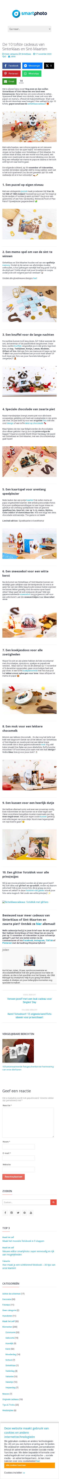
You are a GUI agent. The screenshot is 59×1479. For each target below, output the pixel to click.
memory (6, 265)
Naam (6, 1141)
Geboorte (10, 1338)
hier (35, 278)
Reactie (7, 1105)
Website (7, 1164)
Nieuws (5, 1394)
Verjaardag (10, 1387)
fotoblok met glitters (35, 890)
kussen (43, 816)
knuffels (18, 346)
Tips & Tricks (8, 1405)
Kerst (8, 1349)
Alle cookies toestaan (16, 1465)
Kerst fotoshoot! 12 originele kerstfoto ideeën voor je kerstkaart (29, 1016)
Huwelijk (9, 1343)
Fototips (6, 1305)
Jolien (5, 950)
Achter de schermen (11, 1294)
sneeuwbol (25, 594)
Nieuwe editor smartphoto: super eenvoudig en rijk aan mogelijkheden (28, 1253)
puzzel (24, 191)
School (9, 1360)
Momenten (7, 1327)
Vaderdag (10, 1371)
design (10, 423)
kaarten (29, 500)
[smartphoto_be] (18, 1213)
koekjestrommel (30, 670)
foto (45, 420)
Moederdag (11, 1354)
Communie (10, 1332)
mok (43, 744)
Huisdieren (7, 1316)
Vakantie (6, 1261)
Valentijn (9, 1382)
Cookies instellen (13, 1472)
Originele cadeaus (10, 1399)
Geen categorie (11, 54)
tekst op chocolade (34, 423)
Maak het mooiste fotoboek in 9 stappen (23, 1240)
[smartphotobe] (11, 1213)
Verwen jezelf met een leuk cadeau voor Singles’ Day (29, 1000)
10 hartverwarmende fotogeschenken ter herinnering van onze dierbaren (27, 1068)
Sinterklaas (26, 54)
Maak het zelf (8, 1237)
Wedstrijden (7, 1410)
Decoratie (6, 1299)
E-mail (7, 1153)
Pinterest (7, 943)
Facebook (28, 940)
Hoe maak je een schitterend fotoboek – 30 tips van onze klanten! (28, 1266)
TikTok (49, 940)
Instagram (39, 940)
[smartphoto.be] (5, 1213)
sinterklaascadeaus (36, 104)
